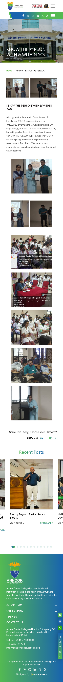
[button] (13, 547)
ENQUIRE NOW (60, 646)
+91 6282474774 (15, 643)
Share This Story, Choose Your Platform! (33, 432)
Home (9, 70)
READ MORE (46, 523)
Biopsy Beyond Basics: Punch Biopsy (27, 516)
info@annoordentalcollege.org (23, 647)
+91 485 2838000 (24, 639)
